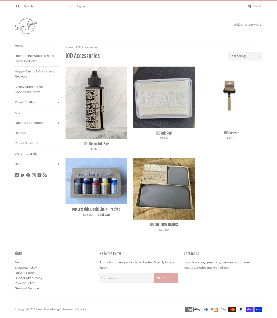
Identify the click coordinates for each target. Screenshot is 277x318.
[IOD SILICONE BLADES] (163, 189)
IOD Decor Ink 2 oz (96, 143)
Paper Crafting (37, 102)
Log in (69, 6)
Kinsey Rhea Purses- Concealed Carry (30, 89)
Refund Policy (25, 272)
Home (19, 45)
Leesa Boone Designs (48, 309)
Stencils (20, 133)
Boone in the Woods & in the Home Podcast (34, 58)
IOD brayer (231, 133)
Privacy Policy (25, 283)
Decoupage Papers (37, 122)
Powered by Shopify (74, 309)
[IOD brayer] (231, 97)
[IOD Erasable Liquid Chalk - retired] (96, 181)
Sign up (81, 6)
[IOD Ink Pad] (163, 97)
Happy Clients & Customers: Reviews (35, 74)
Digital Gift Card (26, 143)
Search (20, 262)
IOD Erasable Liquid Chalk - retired (96, 209)
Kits (17, 112)
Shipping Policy (26, 267)
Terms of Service (27, 288)
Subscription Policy (28, 278)
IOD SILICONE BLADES (164, 224)
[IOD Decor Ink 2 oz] (96, 103)
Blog (37, 163)
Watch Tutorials (26, 153)
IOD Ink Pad (164, 133)
